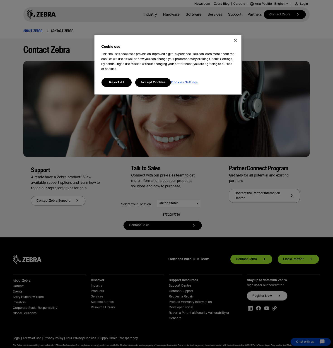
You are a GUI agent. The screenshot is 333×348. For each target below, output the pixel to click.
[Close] (235, 40)
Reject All (116, 82)
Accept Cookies (153, 82)
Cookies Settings (184, 82)
